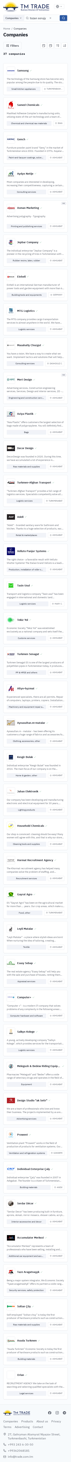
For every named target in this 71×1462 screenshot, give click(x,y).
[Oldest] (51, 46)
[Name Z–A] (65, 46)
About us (42, 1421)
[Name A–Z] (58, 46)
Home (6, 28)
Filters (14, 45)
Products (27, 1421)
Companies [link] (20, 28)
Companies (12, 18)
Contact (38, 1427)
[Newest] (44, 46)
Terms (7, 1427)
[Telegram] (64, 1413)
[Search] (63, 18)
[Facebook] (49, 1413)
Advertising (22, 1427)
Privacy (56, 1421)
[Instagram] (57, 1413)
